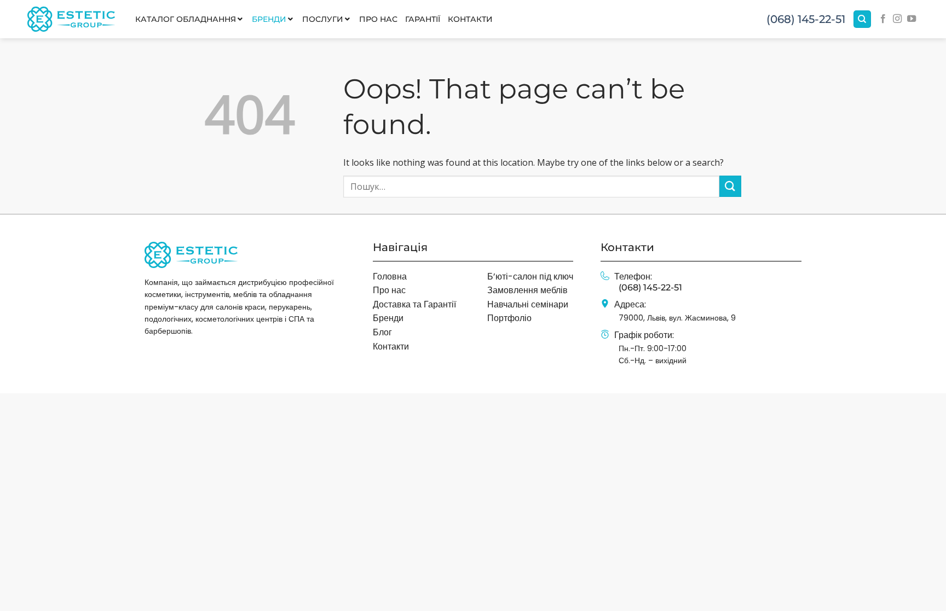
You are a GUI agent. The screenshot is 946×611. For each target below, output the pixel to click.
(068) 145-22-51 (805, 19)
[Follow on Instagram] (897, 19)
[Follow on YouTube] (911, 19)
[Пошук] (862, 19)
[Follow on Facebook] (883, 19)
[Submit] (730, 186)
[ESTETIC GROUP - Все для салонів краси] (71, 19)
